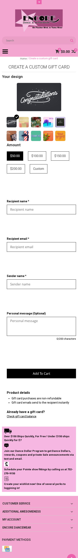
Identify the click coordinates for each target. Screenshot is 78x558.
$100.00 (37, 156)
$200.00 (16, 169)
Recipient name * (18, 201)
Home (23, 58)
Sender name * (16, 276)
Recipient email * (18, 238)
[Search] (71, 40)
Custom (38, 169)
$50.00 (15, 156)
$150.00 (60, 156)
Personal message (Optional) (26, 313)
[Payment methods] (7, 549)
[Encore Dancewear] (39, 20)
